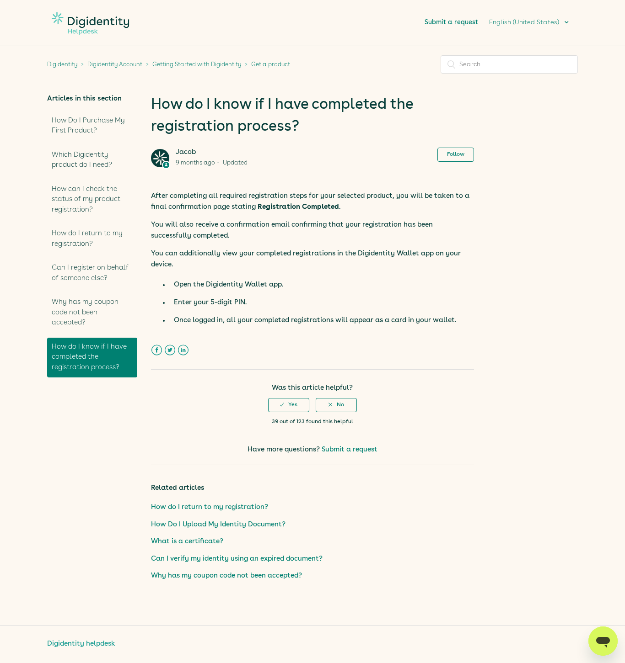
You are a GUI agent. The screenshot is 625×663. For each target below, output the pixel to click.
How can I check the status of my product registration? (86, 199)
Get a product (270, 65)
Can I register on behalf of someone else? (90, 273)
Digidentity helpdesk (81, 644)
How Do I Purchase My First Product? (88, 126)
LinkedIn (183, 350)
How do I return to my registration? (87, 239)
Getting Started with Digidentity (196, 65)
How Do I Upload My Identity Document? (218, 524)
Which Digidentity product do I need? (82, 160)
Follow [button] (455, 154)
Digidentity (62, 65)
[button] (288, 405)
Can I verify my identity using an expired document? (237, 559)
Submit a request (451, 22)
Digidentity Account (114, 65)
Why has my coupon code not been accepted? (85, 312)
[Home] (90, 40)
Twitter (170, 350)
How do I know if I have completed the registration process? (89, 357)
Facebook (156, 350)
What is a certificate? (187, 541)
